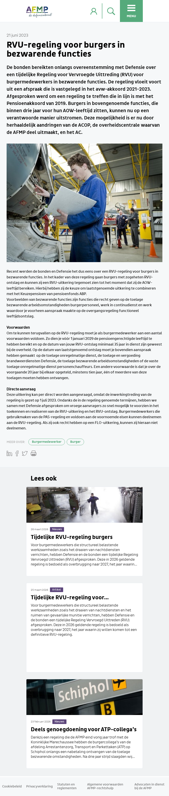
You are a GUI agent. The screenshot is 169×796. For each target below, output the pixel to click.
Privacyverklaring (39, 786)
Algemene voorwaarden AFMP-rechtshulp (105, 786)
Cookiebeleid (12, 786)
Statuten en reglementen (67, 786)
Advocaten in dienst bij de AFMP (149, 786)
